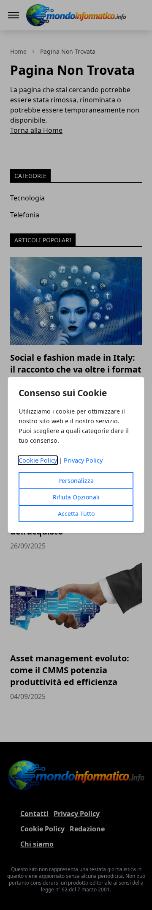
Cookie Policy (38, 460)
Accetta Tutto (76, 514)
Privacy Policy (83, 460)
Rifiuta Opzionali (76, 497)
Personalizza (76, 481)
